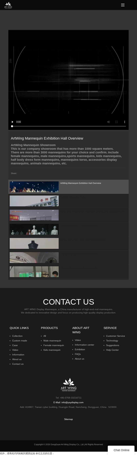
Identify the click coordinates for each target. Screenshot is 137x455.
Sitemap (68, 419)
